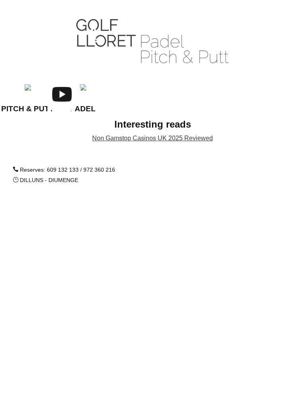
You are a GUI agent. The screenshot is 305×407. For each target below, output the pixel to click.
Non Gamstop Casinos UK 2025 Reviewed (152, 138)
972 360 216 (99, 170)
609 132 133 (63, 170)
